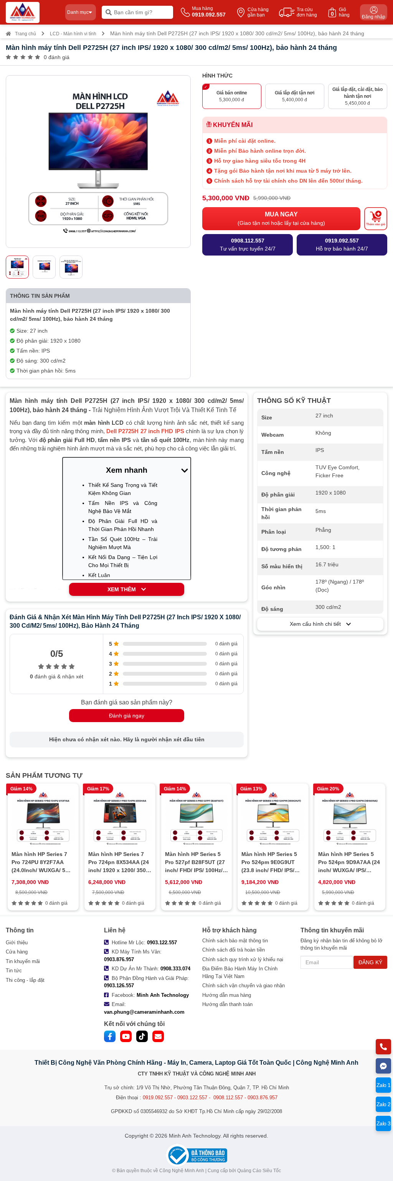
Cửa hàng (17, 952)
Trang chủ (25, 33)
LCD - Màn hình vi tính (73, 33)
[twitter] (142, 1036)
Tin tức (14, 970)
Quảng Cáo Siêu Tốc (259, 1170)
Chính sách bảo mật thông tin (235, 940)
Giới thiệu (17, 942)
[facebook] (110, 1036)
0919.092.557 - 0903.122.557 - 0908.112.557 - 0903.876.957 (210, 1097)
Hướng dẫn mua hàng (226, 995)
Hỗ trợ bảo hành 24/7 (342, 245)
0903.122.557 (162, 942)
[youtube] (126, 1036)
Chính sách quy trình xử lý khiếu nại (242, 959)
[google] (158, 1036)
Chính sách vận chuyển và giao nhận (243, 985)
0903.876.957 (119, 959)
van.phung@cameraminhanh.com (144, 1012)
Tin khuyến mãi (23, 961)
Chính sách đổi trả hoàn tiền (233, 950)
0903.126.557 (119, 985)
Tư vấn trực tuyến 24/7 (248, 245)
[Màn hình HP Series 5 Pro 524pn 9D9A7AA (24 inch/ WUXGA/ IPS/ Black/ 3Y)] (349, 818)
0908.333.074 (175, 969)
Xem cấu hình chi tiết (318, 624)
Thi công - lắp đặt (25, 980)
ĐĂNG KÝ (370, 962)
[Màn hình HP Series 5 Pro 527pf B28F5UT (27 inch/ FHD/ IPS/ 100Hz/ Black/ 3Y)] (196, 818)
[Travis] (32, 12)
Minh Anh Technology (163, 995)
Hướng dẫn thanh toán (227, 1004)
